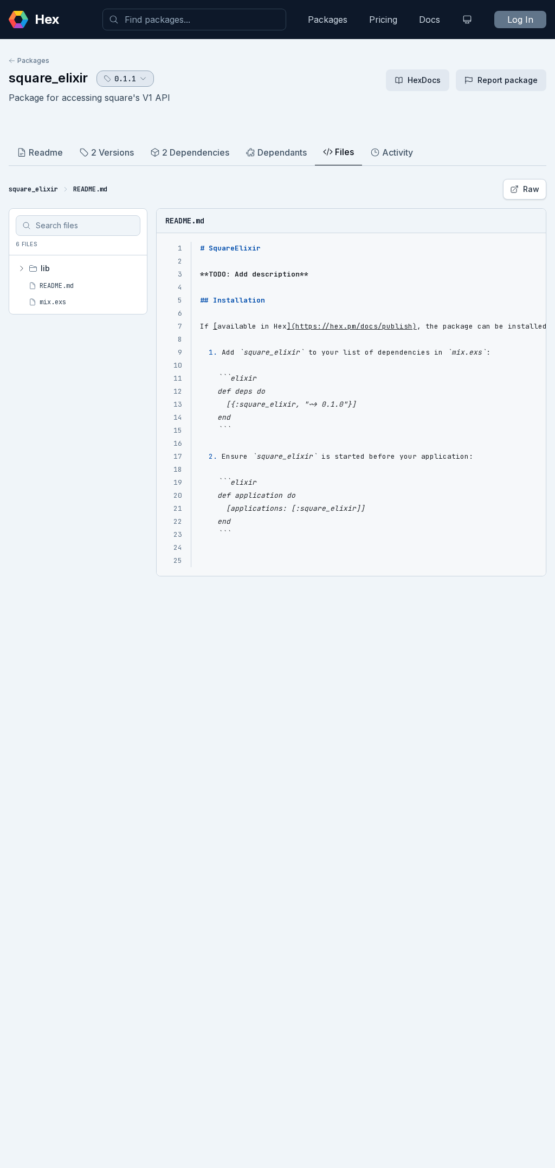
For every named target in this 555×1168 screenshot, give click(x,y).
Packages (327, 19)
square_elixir (48, 78)
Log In (520, 19)
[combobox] (194, 19)
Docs (429, 19)
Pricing (383, 19)
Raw (531, 189)
